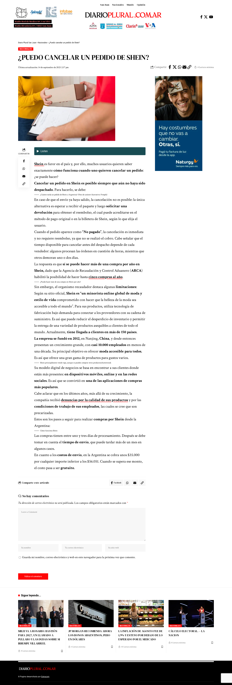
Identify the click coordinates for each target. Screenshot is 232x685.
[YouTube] (211, 17)
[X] (205, 17)
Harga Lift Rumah (93, 677)
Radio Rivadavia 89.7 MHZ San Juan (33, 25)
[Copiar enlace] (189, 67)
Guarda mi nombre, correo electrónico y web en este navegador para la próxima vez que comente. (78, 557)
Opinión (141, 4)
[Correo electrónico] (184, 67)
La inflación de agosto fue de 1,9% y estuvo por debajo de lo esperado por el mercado (140, 635)
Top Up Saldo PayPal (59, 677)
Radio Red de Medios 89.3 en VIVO (33, 21)
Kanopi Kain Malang (77, 677)
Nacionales (118, 4)
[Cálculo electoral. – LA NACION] (191, 613)
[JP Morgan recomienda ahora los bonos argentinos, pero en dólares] (91, 613)
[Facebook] (201, 17)
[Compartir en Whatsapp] (179, 67)
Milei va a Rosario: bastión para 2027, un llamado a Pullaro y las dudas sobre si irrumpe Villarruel (39, 637)
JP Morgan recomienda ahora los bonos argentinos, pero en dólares (90, 635)
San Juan (104, 4)
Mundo (130, 4)
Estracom (45, 677)
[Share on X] (175, 67)
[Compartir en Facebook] (170, 67)
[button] (90, 195)
